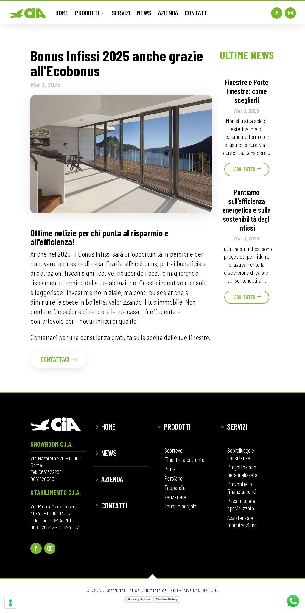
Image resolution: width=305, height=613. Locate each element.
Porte (170, 468)
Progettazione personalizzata (242, 470)
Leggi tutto (243, 169)
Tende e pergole (180, 506)
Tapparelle (175, 487)
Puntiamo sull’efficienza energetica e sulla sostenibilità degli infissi (246, 209)
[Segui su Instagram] (290, 13)
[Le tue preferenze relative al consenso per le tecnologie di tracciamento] (10, 602)
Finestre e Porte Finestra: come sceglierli (246, 90)
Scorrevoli (174, 450)
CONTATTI (197, 12)
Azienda (112, 479)
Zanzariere (175, 496)
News (109, 452)
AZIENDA (168, 12)
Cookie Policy (167, 599)
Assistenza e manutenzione (242, 521)
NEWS (144, 12)
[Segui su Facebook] (276, 13)
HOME (62, 12)
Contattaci (55, 359)
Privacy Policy (139, 599)
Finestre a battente (184, 459)
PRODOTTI (87, 12)
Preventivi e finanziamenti (241, 487)
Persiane (173, 478)
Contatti (114, 505)
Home (108, 426)
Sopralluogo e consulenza (240, 453)
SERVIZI (121, 12)
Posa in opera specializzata (241, 504)
